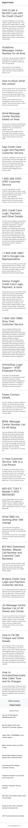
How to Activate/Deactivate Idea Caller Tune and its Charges (13, 677)
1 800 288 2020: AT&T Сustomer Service (12, 181)
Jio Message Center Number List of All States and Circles (14, 608)
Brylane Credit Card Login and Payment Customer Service (13, 581)
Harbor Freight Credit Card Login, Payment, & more (13, 284)
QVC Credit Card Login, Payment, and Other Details (12, 213)
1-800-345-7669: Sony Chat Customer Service (12, 321)
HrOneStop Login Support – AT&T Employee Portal (12, 367)
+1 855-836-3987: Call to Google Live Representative (13, 256)
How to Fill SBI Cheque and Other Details (13, 638)
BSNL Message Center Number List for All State (13, 424)
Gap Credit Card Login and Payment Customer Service (13, 149)
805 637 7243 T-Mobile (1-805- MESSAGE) (12, 491)
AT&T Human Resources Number (13, 816)
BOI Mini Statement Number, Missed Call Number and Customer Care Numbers (13, 552)
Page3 (18, 705)
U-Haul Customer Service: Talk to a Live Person (12, 461)
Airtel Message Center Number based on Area (11, 116)
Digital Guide (8, 2)
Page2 (12, 705)
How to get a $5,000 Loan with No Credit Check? (12, 13)
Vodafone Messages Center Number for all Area (13, 50)
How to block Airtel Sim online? (13, 82)
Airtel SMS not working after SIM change (12, 519)
